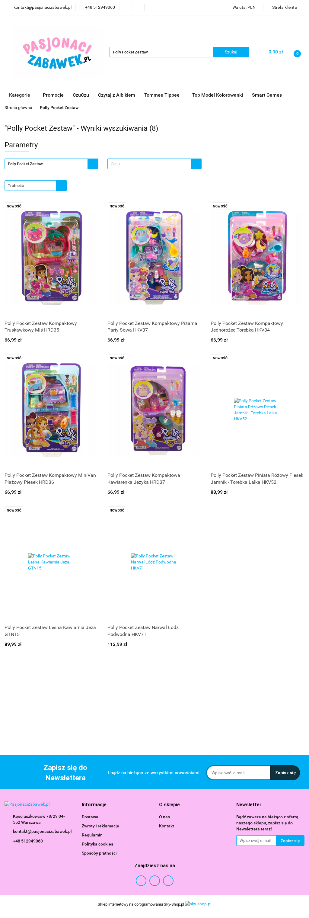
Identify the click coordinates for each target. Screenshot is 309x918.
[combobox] (154, 164)
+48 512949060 (28, 841)
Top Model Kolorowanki (217, 95)
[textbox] (149, 164)
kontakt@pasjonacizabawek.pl (42, 831)
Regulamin (92, 835)
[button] (94, 805)
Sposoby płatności (99, 853)
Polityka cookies (97, 844)
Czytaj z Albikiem (116, 95)
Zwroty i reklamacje (100, 825)
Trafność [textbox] (16, 185)
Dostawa (90, 816)
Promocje (53, 95)
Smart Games (267, 95)
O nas (164, 816)
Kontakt (166, 825)
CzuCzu (81, 95)
